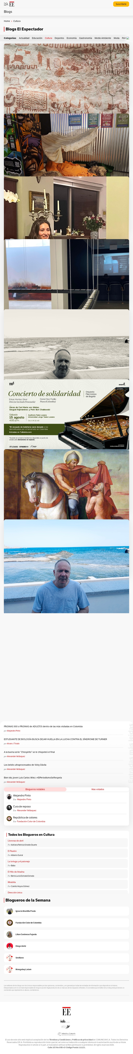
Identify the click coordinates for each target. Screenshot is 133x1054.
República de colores (25, 817)
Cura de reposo (22, 806)
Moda (116, 38)
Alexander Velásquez (16, 756)
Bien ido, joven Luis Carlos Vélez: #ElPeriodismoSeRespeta (33, 777)
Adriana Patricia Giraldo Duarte (24, 845)
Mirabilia (12, 882)
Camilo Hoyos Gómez (20, 886)
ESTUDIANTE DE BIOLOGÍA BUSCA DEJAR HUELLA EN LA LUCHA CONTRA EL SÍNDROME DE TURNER (55, 739)
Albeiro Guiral (17, 855)
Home (7, 21)
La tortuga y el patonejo (19, 861)
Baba (13, 865)
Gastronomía (85, 38)
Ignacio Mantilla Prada (26, 911)
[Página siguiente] (80, 583)
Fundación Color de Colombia (31, 821)
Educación (37, 38)
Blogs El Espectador (24, 29)
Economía (72, 38)
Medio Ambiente (103, 38)
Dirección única (15, 892)
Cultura (48, 38)
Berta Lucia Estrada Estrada (22, 876)
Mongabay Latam (23, 969)
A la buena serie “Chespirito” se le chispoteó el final (29, 752)
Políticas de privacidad (82, 1039)
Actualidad (24, 38)
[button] (128, 38)
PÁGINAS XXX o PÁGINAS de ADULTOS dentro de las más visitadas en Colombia (43, 726)
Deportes (59, 38)
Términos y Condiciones (60, 1039)
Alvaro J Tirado (13, 743)
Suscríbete (121, 4)
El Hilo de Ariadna (16, 872)
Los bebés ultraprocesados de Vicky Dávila (25, 765)
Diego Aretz (21, 946)
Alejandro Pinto (13, 731)
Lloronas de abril (15, 841)
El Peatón (12, 851)
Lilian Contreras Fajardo (26, 934)
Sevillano (20, 957)
